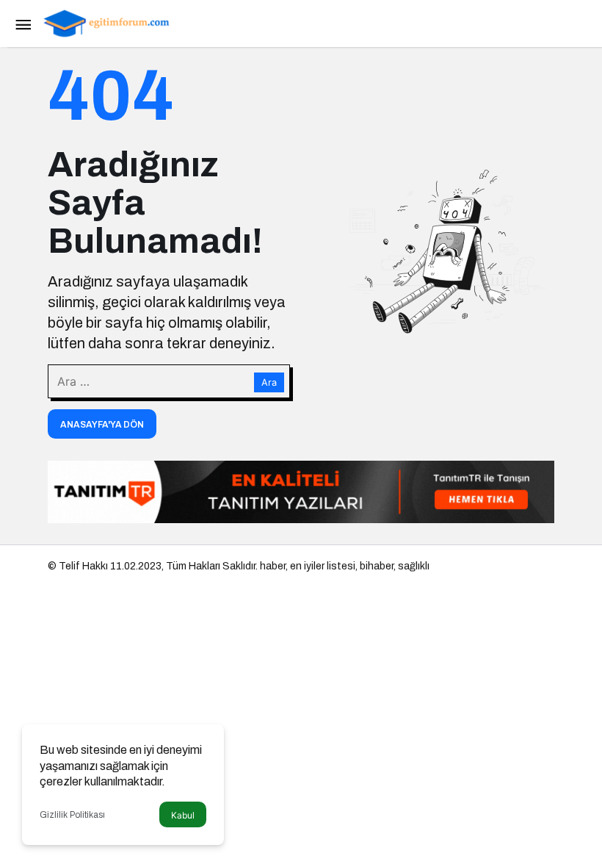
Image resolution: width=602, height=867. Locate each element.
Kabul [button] (183, 815)
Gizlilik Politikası (72, 815)
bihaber (377, 566)
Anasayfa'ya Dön (102, 425)
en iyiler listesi (322, 566)
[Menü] (23, 23)
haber (273, 566)
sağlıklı (413, 566)
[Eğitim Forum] (106, 22)
